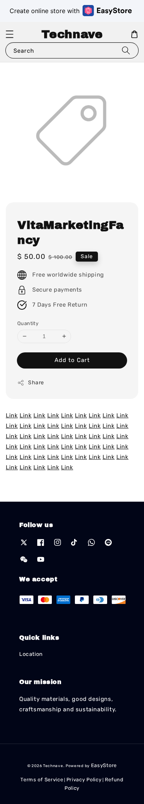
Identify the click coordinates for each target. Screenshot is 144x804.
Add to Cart (72, 360)
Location (31, 654)
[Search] (126, 50)
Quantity (27, 323)
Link (12, 415)
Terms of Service (41, 779)
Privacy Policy (84, 779)
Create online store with (44, 11)
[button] (9, 34)
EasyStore (104, 765)
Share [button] (36, 382)
